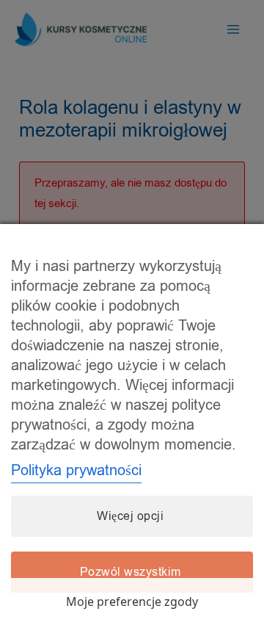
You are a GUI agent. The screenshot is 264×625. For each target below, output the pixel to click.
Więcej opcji (130, 516)
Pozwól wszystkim (130, 572)
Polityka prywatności (76, 470)
